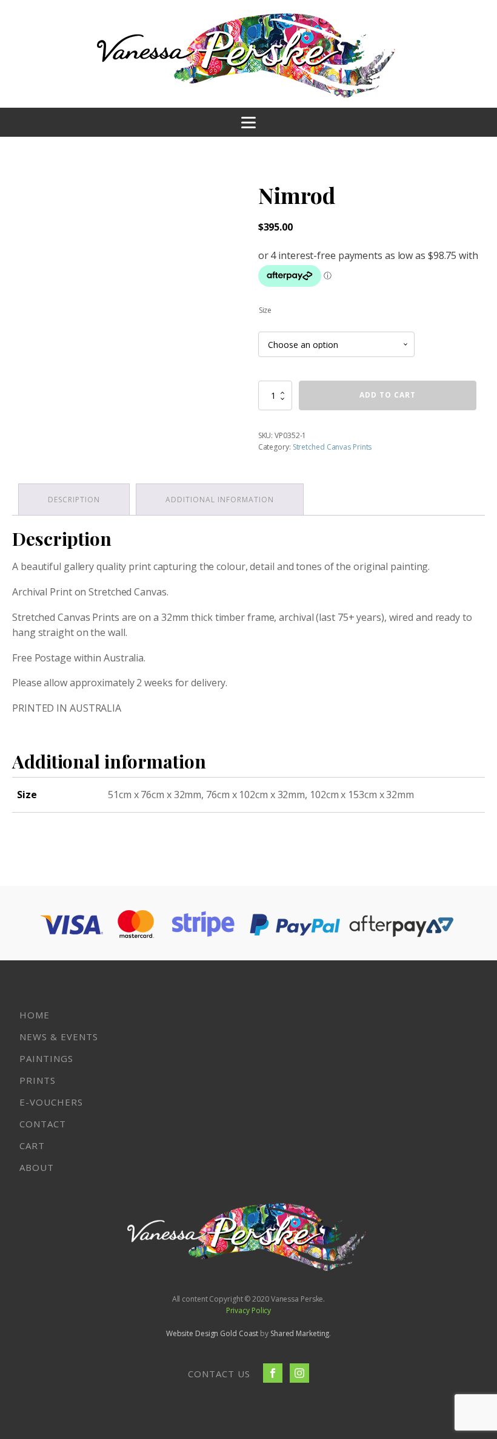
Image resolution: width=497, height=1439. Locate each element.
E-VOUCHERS (51, 1102)
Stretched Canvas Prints (332, 447)
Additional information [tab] (219, 499)
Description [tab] (74, 499)
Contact (42, 1124)
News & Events (58, 1037)
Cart (32, 1145)
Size (265, 310)
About (36, 1167)
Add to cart (387, 395)
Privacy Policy (249, 1310)
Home (34, 1015)
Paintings (46, 1058)
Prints (37, 1080)
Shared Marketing (299, 1333)
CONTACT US (219, 1374)
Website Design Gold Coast (212, 1333)
